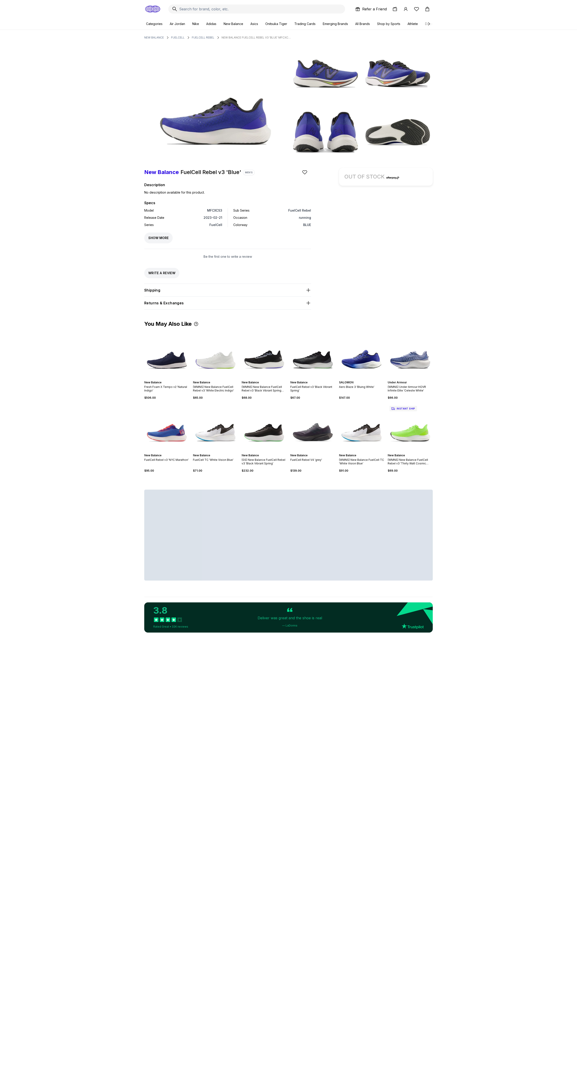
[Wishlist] (416, 9)
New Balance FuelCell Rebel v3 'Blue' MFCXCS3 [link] (256, 37)
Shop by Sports (388, 24)
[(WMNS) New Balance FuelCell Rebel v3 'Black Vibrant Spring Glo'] (264, 353)
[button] (196, 324)
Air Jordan (177, 24)
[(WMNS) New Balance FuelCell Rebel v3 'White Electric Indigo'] (215, 353)
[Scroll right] (428, 24)
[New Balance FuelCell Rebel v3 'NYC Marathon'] (166, 426)
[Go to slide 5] (169, 378)
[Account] (405, 9)
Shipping (152, 290)
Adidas (211, 24)
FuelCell (178, 37)
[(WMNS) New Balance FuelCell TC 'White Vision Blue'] (361, 426)
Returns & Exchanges (164, 303)
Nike (195, 24)
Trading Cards (305, 24)
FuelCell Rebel (203, 37)
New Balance (233, 24)
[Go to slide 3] (165, 378)
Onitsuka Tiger (276, 24)
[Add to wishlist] (305, 172)
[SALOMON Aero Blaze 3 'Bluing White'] (361, 353)
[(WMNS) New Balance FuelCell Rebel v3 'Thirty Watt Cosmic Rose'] (410, 426)
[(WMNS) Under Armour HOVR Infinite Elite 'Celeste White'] (410, 353)
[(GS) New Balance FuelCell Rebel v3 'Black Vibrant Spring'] (264, 426)
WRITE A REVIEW (161, 273)
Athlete (413, 24)
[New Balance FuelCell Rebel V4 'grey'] (312, 426)
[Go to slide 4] (167, 378)
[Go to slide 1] (162, 378)
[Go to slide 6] (171, 378)
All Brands (362, 24)
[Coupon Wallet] (395, 9)
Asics (254, 24)
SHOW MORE (158, 238)
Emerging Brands (335, 24)
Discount (431, 24)
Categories (154, 24)
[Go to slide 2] (164, 378)
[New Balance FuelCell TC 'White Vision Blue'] (215, 426)
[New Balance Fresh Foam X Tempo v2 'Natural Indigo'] (166, 353)
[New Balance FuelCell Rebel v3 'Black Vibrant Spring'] (312, 353)
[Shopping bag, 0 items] (427, 9)
